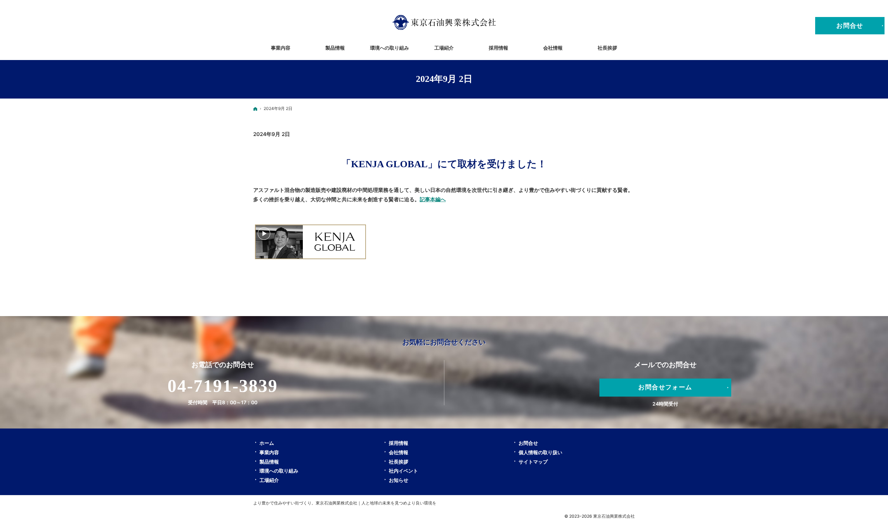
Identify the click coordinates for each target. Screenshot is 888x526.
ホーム (266, 443)
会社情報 (398, 452)
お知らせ (398, 480)
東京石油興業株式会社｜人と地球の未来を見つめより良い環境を (376, 503)
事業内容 (269, 452)
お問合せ (528, 443)
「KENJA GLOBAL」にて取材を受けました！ (444, 164)
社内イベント (403, 471)
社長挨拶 (398, 462)
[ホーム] (255, 108)
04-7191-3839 (223, 386)
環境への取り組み (278, 471)
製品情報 (269, 462)
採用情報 (398, 443)
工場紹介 (269, 480)
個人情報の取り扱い (540, 452)
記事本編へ (433, 199)
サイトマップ (533, 462)
